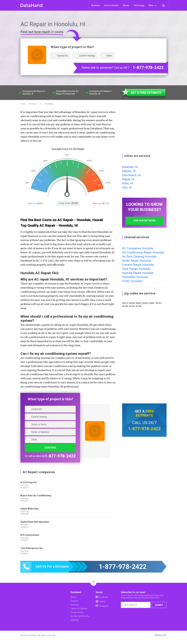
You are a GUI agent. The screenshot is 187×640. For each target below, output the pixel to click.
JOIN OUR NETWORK (144, 220)
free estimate (145, 413)
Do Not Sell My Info (80, 616)
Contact (74, 601)
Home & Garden (111, 5)
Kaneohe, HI (130, 167)
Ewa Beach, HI (131, 175)
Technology (139, 5)
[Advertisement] (144, 128)
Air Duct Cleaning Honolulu (139, 256)
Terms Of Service (79, 608)
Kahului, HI (129, 171)
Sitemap (74, 620)
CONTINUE (50, 447)
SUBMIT (159, 605)
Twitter (101, 601)
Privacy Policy (77, 612)
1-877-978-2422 (148, 68)
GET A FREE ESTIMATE (146, 93)
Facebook (103, 597)
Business (95, 5)
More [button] (151, 5)
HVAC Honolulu (132, 281)
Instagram (103, 606)
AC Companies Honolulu (137, 248)
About (73, 597)
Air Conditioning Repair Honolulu (143, 252)
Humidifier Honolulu (135, 277)
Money (126, 5)
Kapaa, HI (128, 179)
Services (75, 604)
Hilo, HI (127, 187)
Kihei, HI (127, 183)
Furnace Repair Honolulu (138, 264)
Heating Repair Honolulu (138, 273)
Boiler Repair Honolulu (136, 260)
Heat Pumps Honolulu (136, 269)
